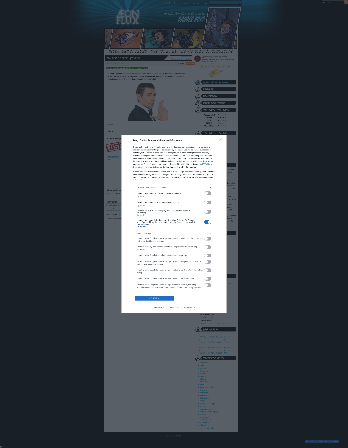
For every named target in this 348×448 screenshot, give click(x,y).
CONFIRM (154, 298)
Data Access (174, 308)
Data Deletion (158, 308)
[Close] (221, 140)
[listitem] (174, 187)
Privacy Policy (189, 308)
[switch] (207, 193)
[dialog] (174, 224)
